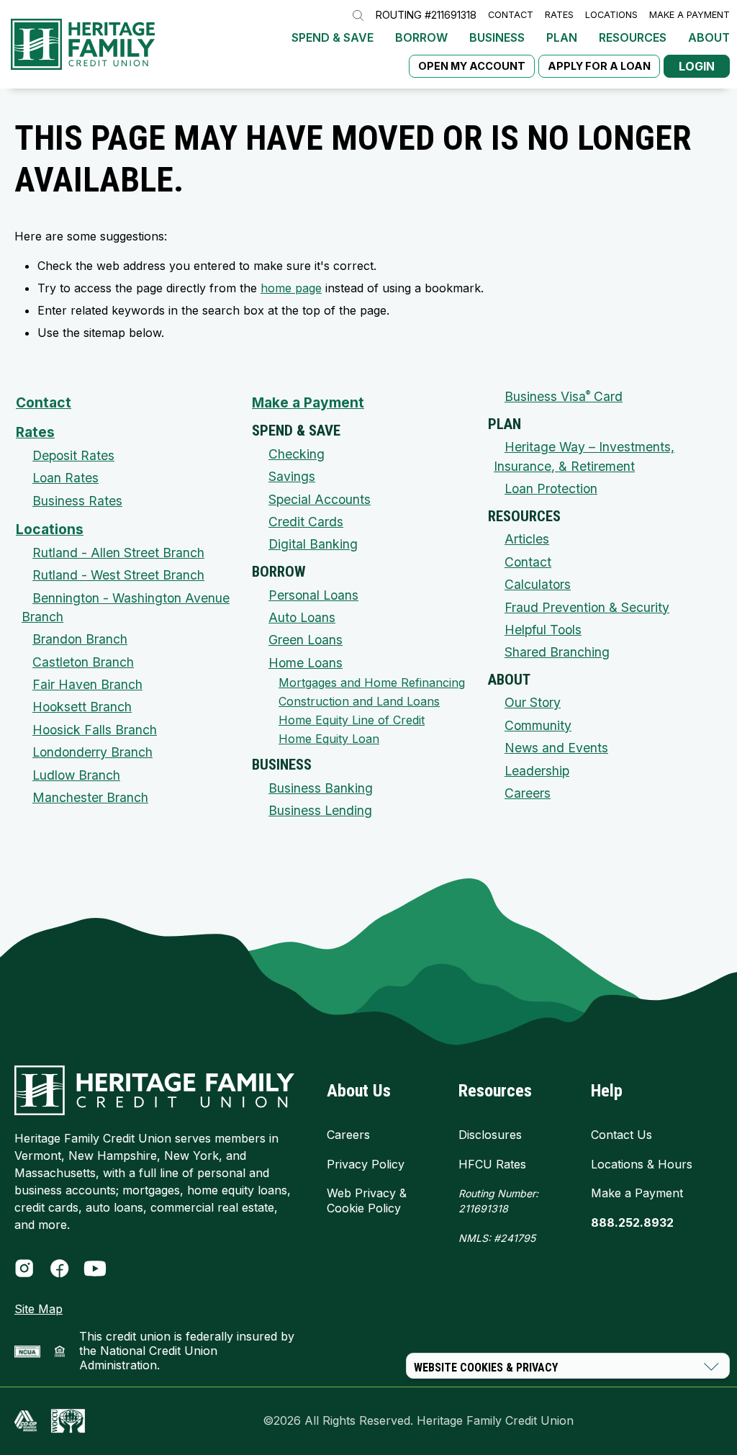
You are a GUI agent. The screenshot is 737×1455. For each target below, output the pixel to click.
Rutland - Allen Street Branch (118, 552)
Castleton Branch (83, 662)
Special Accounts (319, 499)
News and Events (556, 747)
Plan (561, 37)
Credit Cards (305, 521)
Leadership (537, 770)
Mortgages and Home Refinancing (372, 682)
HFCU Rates (492, 1164)
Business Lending (320, 810)
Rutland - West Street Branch (118, 574)
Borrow (421, 37)
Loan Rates (65, 477)
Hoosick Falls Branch (94, 729)
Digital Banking (313, 543)
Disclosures (490, 1134)
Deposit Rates (73, 455)
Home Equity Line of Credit (352, 720)
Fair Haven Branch (87, 684)
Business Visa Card (564, 396)
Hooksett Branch (82, 706)
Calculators (538, 584)
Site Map (38, 1309)
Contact (510, 15)
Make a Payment (689, 15)
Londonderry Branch (92, 752)
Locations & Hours (641, 1164)
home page (291, 288)
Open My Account (471, 66)
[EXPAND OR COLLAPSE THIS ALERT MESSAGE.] (711, 1366)
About (709, 37)
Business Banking (320, 788)
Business (497, 37)
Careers (528, 793)
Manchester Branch (90, 797)
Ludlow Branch (76, 775)
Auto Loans (301, 617)
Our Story (533, 702)
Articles (527, 538)
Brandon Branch (79, 639)
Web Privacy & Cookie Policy (367, 1200)
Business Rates (77, 500)
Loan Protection (551, 488)
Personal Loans (313, 595)
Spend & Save (332, 37)
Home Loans (305, 662)
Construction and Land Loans (359, 701)
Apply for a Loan (599, 66)
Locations (611, 15)
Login (697, 66)
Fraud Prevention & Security (587, 607)
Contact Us (621, 1134)
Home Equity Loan (329, 738)
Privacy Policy (365, 1164)
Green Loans (305, 639)
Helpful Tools (543, 629)
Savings (291, 476)
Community (538, 725)
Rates (559, 15)
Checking (296, 453)
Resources (632, 37)
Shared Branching (557, 651)
